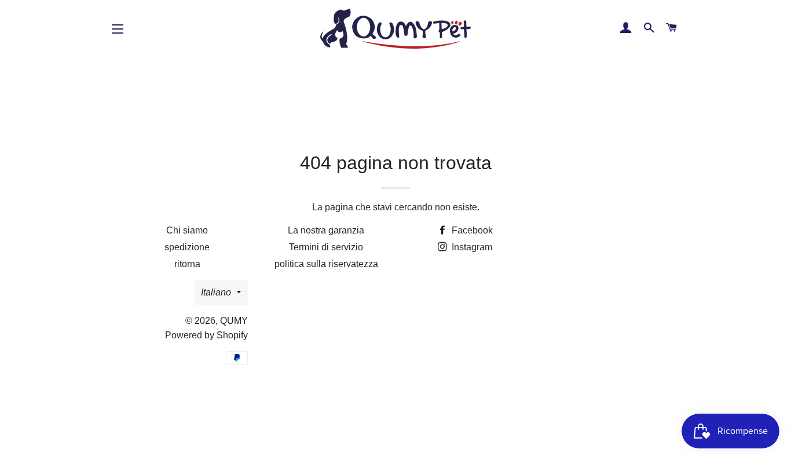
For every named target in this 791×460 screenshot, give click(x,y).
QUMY (234, 321)
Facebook (471, 230)
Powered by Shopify (206, 335)
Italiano (216, 292)
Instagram (470, 247)
